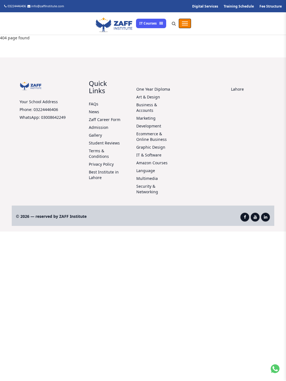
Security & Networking (147, 189)
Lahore (237, 89)
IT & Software (148, 155)
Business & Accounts (146, 107)
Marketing (146, 118)
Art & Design (148, 97)
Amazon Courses (152, 162)
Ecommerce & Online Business (151, 136)
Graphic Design (150, 147)
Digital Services (205, 6)
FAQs (93, 104)
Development (148, 126)
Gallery (95, 135)
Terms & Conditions (99, 153)
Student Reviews (104, 143)
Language (145, 170)
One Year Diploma (153, 89)
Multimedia (147, 178)
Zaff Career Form (104, 119)
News (94, 111)
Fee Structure (270, 6)
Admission (98, 127)
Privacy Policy (101, 164)
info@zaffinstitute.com (47, 6)
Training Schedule (239, 6)
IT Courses (148, 23)
